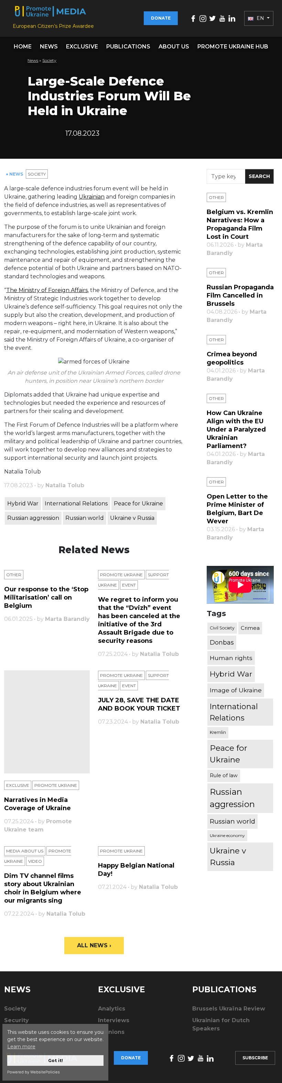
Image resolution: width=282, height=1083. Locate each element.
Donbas (222, 642)
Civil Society (222, 627)
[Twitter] (212, 18)
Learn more (21, 1046)
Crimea (250, 628)
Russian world (84, 518)
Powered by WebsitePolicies (33, 1072)
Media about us (24, 850)
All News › (94, 945)
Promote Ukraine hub (232, 46)
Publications (128, 46)
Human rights (231, 657)
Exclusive (82, 46)
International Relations (76, 503)
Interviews (113, 1020)
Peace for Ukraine (138, 503)
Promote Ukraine (121, 574)
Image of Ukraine (236, 690)
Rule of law (224, 775)
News (49, 46)
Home (23, 46)
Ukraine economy (227, 835)
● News (15, 174)
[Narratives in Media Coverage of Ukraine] (47, 721)
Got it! (55, 1060)
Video (35, 861)
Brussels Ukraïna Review (228, 1008)
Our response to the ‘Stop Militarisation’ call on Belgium (46, 597)
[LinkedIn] (231, 18)
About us (174, 46)
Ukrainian (92, 196)
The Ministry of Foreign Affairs (47, 290)
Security (16, 1020)
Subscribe (255, 1057)
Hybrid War (23, 503)
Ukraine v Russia (132, 518)
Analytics (111, 1008)
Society (49, 60)
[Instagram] (202, 18)
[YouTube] (222, 18)
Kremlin (218, 732)
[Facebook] (193, 18)
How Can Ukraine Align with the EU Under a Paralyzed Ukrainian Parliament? (236, 429)
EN (260, 18)
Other (13, 574)
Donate (161, 18)
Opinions (111, 1032)
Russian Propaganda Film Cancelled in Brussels (240, 295)
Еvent (129, 585)
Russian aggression (33, 518)
